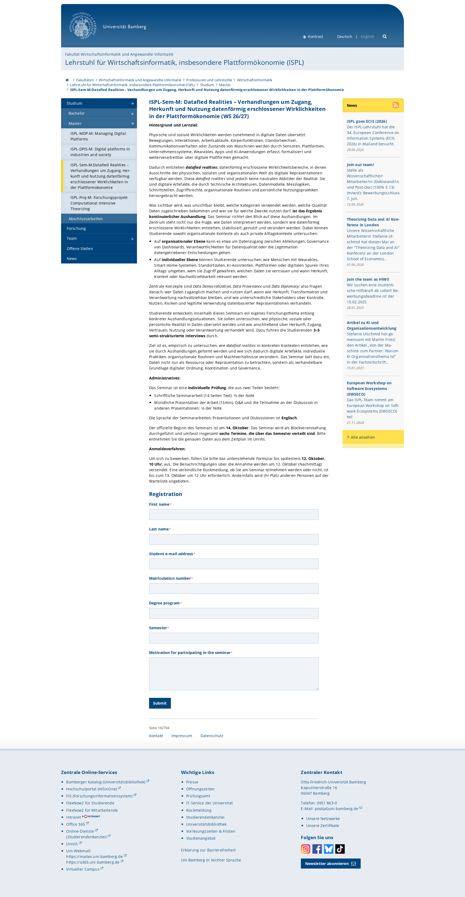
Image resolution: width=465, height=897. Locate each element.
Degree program (165, 603)
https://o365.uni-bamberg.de (92, 862)
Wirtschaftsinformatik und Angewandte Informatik (140, 80)
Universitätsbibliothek (206, 824)
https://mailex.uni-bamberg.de (94, 856)
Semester (159, 627)
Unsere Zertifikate (322, 825)
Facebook (317, 849)
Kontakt (156, 735)
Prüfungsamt (198, 795)
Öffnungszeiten (200, 789)
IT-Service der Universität (209, 802)
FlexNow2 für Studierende (90, 802)
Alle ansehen (363, 437)
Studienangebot (201, 838)
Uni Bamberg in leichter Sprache (211, 860)
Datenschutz (212, 735)
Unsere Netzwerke (323, 818)
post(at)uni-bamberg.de (336, 808)
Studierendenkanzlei (205, 817)
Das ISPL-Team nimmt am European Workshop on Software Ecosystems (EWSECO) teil (373, 408)
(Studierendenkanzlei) (86, 836)
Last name (160, 529)
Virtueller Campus (82, 869)
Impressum (181, 735)
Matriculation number (171, 578)
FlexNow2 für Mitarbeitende (92, 810)
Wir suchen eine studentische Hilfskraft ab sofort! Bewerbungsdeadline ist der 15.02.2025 (373, 293)
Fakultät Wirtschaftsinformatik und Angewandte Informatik (119, 54)
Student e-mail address (172, 553)
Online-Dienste (80, 831)
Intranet (73, 817)
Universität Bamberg (88, 41)
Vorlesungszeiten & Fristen (210, 831)
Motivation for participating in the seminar (190, 652)
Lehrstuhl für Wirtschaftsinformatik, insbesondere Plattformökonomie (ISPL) (184, 62)
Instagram (305, 849)
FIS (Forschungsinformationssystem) (99, 795)
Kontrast (315, 36)
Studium (207, 84)
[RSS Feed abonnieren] (396, 106)
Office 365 (75, 824)
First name (160, 504)
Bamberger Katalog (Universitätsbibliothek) (105, 782)
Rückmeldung (199, 810)
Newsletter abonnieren (327, 863)
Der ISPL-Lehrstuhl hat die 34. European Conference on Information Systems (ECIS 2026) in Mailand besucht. (373, 135)
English (367, 36)
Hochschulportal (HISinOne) (91, 789)
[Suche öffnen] (385, 36)
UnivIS (72, 843)
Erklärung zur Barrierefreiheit (208, 850)
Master (225, 84)
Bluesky (328, 849)
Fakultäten (85, 80)
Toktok (340, 849)
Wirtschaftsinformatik (255, 80)
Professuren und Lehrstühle (209, 80)
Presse (192, 782)
